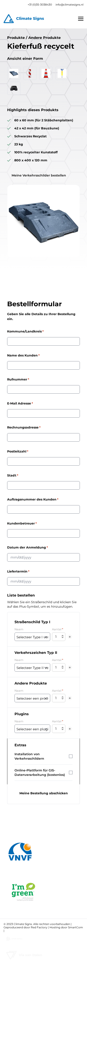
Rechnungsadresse (24, 427)
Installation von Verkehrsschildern (29, 756)
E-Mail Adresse (20, 403)
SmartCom (75, 927)
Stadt (12, 475)
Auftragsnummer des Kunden (32, 499)
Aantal (57, 629)
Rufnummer (18, 379)
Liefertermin (18, 571)
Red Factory (39, 927)
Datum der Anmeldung (27, 547)
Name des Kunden (23, 355)
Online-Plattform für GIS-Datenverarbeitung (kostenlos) (39, 772)
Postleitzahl (17, 451)
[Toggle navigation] (80, 18)
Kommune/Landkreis (25, 331)
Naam (18, 629)
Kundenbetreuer (22, 523)
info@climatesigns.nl (69, 4)
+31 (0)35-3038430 (40, 4)
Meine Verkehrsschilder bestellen (39, 175)
